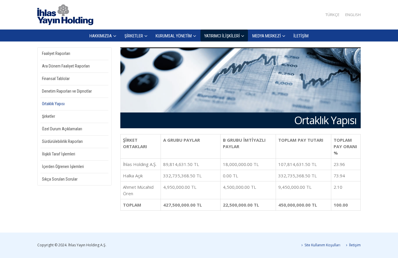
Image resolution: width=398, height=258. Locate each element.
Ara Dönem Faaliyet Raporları (66, 66)
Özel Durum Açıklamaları (62, 129)
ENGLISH (353, 14)
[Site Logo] (65, 14)
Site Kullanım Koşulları (322, 245)
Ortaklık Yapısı (53, 103)
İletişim (301, 36)
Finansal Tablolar (56, 78)
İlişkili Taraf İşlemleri (58, 154)
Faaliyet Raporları (56, 53)
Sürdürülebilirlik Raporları (62, 141)
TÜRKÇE (332, 14)
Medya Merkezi (266, 36)
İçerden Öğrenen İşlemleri (63, 166)
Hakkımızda (100, 36)
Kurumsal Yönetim (174, 36)
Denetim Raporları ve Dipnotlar (67, 91)
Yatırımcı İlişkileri (222, 36)
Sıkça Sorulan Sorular (60, 179)
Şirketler (133, 36)
